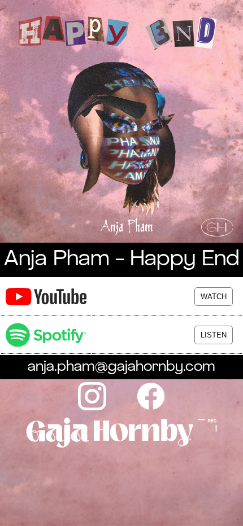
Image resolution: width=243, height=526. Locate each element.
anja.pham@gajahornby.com (121, 367)
